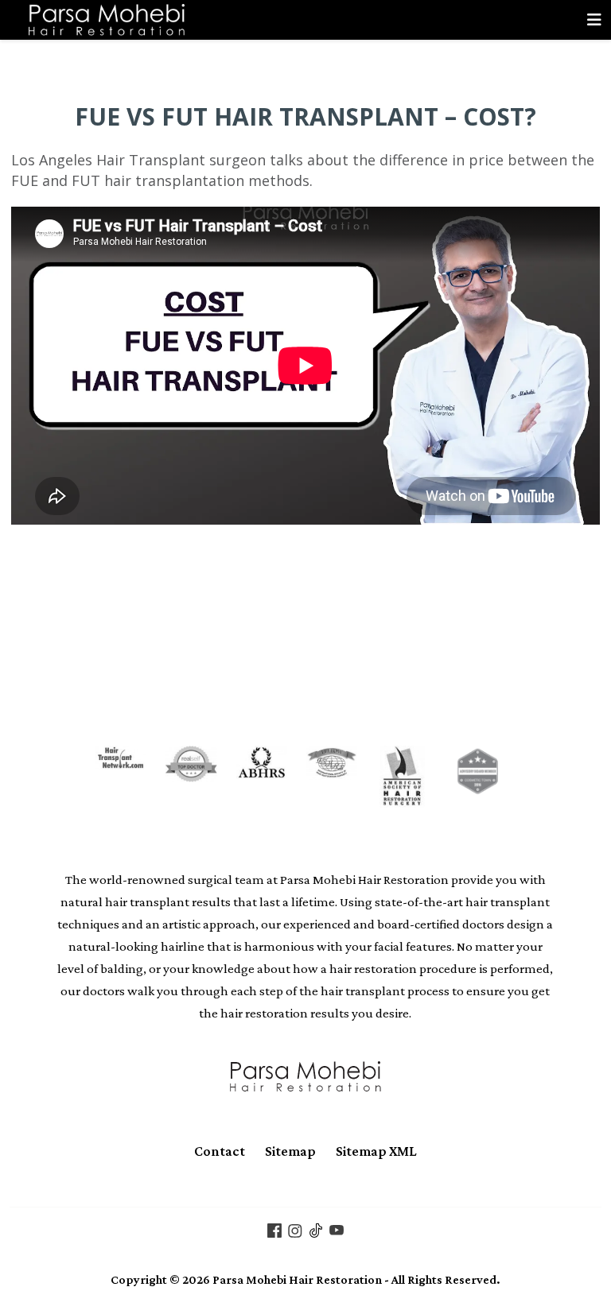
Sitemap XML (376, 1151)
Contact (219, 1151)
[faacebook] (274, 1229)
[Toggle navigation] (594, 20)
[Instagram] (295, 1229)
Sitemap (290, 1151)
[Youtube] (336, 1229)
